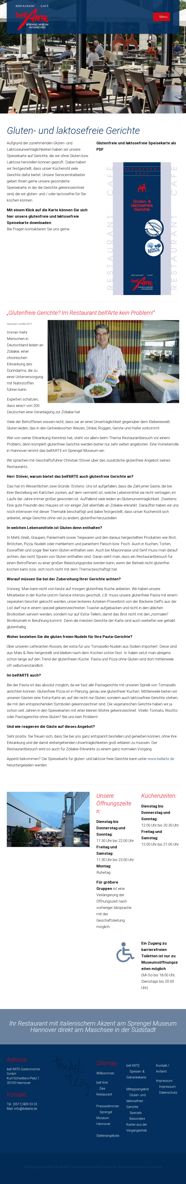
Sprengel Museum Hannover (104, 1118)
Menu (163, 17)
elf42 (50, 1167)
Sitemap (157, 1167)
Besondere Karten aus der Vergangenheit (136, 1124)
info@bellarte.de (25, 1108)
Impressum (167, 1086)
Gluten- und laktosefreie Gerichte (136, 1101)
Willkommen (105, 1073)
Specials (135, 1113)
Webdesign (35, 1167)
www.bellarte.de (161, 758)
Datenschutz (168, 1092)
